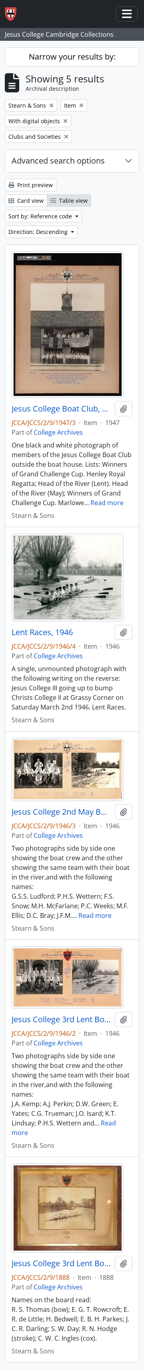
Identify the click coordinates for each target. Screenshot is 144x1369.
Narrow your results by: (72, 56)
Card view (30, 200)
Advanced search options (58, 160)
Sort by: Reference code (41, 216)
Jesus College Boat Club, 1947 (62, 409)
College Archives (58, 432)
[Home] (14, 14)
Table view (73, 200)
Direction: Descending (38, 232)
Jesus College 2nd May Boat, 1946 (62, 812)
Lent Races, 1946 (42, 632)
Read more (107, 502)
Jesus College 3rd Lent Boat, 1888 (62, 1263)
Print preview (34, 185)
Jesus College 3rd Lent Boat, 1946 (62, 1019)
